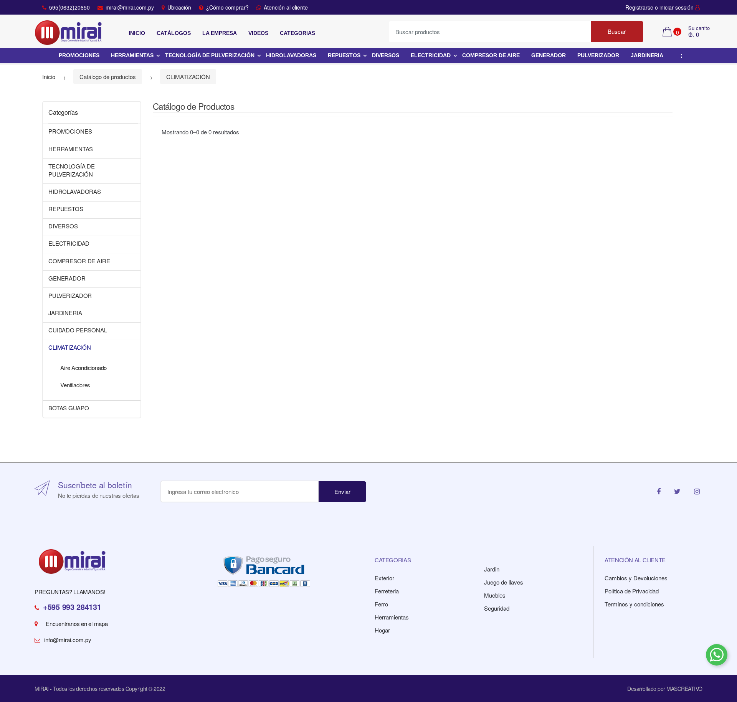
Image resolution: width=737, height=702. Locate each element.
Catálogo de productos (107, 77)
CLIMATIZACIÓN (188, 77)
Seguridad (496, 608)
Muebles (495, 595)
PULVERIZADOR (598, 55)
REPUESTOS (344, 55)
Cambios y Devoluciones (636, 578)
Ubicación (179, 7)
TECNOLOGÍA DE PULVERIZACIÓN (209, 55)
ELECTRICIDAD (431, 55)
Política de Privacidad (632, 591)
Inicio (137, 33)
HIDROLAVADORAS (291, 55)
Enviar (342, 491)
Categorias (297, 33)
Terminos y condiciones (634, 604)
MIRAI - (44, 688)
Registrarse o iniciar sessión (660, 7)
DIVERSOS (385, 55)
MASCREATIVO (684, 688)
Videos (258, 33)
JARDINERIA (647, 55)
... (679, 56)
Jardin (491, 569)
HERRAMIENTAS (132, 55)
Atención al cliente (286, 7)
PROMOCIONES (79, 55)
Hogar (382, 630)
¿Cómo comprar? (227, 7)
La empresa (219, 33)
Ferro (381, 604)
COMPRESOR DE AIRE (491, 55)
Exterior (384, 578)
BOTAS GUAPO (68, 408)
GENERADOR (548, 55)
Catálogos (174, 33)
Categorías (63, 112)
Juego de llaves (503, 582)
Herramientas (392, 617)
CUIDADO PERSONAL (77, 330)
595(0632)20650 (69, 7)
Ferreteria (387, 591)
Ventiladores (75, 385)
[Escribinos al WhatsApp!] (716, 656)
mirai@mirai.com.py (130, 7)
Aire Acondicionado (83, 367)
